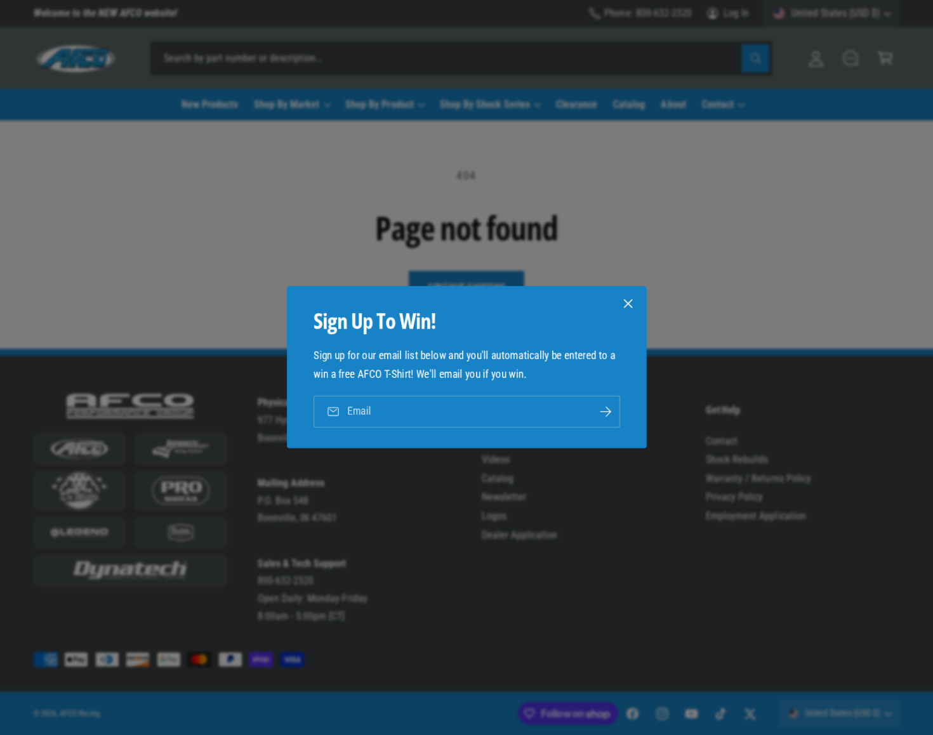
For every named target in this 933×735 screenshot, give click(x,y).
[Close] (627, 303)
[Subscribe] (604, 411)
